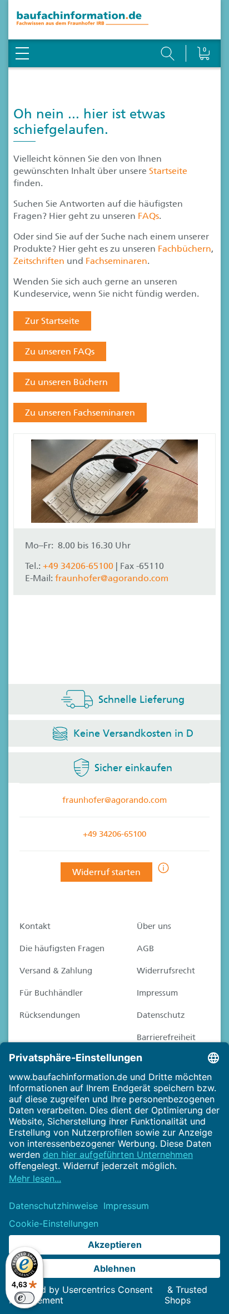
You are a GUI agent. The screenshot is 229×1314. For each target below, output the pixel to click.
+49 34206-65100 (114, 834)
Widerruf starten (106, 872)
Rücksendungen (49, 1015)
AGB (145, 948)
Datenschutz (161, 1015)
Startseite (168, 171)
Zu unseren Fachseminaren (80, 412)
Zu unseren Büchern (66, 382)
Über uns (154, 926)
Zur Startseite (52, 321)
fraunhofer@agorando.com (111, 578)
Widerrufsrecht (166, 971)
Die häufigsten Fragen (61, 948)
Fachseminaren (116, 261)
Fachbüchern (184, 248)
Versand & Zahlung (55, 971)
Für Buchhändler (51, 993)
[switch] (24, 1298)
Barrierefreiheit (166, 1037)
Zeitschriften (38, 261)
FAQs (148, 216)
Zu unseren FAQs (59, 351)
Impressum (157, 993)
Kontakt (35, 926)
